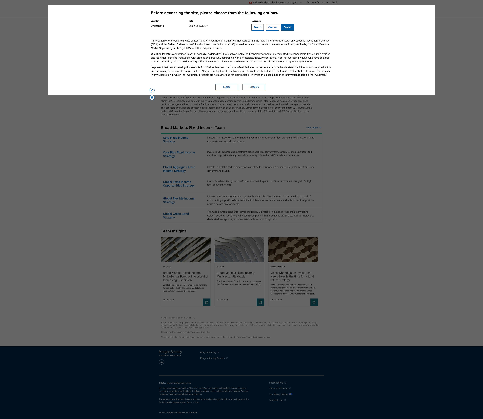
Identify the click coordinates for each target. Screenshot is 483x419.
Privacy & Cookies (278, 388)
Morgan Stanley (208, 352)
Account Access (316, 2)
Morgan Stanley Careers (212, 358)
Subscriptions (276, 382)
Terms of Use (276, 400)
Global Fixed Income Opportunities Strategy (179, 183)
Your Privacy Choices (279, 394)
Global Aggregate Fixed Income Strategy (179, 169)
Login (335, 2)
